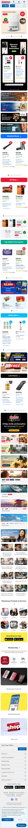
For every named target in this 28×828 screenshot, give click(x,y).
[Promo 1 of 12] (5, 410)
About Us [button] (4, 754)
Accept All (7, 819)
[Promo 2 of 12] (6, 410)
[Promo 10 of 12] (19, 410)
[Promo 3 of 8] (11, 175)
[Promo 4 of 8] (13, 175)
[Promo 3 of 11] (9, 84)
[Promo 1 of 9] (6, 36)
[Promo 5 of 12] (11, 410)
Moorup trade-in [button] (6, 780)
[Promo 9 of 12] (18, 410)
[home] (5, 2)
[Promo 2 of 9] (8, 36)
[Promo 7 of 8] (18, 175)
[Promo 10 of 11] (20, 84)
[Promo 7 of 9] (16, 36)
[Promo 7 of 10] (16, 278)
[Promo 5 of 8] (14, 175)
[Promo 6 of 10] (14, 278)
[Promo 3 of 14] (6, 216)
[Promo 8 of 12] (16, 410)
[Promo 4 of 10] (11, 278)
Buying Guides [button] (5, 768)
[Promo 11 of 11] (22, 84)
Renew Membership (23, 662)
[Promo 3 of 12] (8, 410)
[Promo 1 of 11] (5, 84)
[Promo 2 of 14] (5, 216)
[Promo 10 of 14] (18, 216)
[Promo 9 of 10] (19, 278)
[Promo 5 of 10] (13, 278)
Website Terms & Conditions (17, 792)
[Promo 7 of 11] (15, 84)
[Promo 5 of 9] (13, 36)
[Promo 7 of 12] (14, 410)
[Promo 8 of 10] (18, 278)
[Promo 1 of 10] (6, 278)
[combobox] (12, 6)
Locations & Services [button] (7, 772)
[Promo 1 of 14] (3, 216)
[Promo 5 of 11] (12, 84)
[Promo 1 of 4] (11, 310)
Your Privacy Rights (10, 794)
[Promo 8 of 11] (17, 84)
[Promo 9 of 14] (16, 216)
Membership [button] (5, 761)
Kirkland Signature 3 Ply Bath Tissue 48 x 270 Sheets (7, 268)
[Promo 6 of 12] (13, 410)
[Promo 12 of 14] (21, 216)
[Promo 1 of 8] (8, 175)
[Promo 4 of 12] (10, 410)
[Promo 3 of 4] (14, 310)
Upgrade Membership (5, 662)
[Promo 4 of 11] (10, 84)
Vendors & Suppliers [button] (7, 757)
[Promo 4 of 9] (11, 36)
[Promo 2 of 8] (10, 175)
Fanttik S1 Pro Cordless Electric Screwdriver (20, 161)
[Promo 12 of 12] (23, 410)
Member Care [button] (5, 765)
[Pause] (21, 36)
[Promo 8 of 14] (14, 216)
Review (20, 819)
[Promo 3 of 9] (9, 36)
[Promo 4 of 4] (16, 310)
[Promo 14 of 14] (24, 216)
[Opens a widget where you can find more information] (21, 825)
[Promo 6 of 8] (16, 175)
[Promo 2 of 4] (13, 310)
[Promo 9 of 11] (19, 84)
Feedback (19, 796)
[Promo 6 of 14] (11, 216)
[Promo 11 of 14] (19, 216)
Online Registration (14, 662)
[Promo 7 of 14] (13, 216)
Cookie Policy (19, 794)
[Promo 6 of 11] (14, 84)
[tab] (14, 753)
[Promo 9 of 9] (19, 36)
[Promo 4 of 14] (8, 216)
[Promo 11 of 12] (21, 410)
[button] (24, 5)
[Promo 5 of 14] (10, 216)
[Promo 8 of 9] (18, 36)
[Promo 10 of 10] (21, 278)
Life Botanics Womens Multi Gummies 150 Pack (6, 401)
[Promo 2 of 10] (8, 278)
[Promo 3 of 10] (10, 278)
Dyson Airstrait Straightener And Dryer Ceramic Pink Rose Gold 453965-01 (20, 72)
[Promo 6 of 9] (14, 36)
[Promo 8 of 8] (19, 175)
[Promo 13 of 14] (23, 216)
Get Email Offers (7, 745)
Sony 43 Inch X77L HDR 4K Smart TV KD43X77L (6, 205)
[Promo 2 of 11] (7, 84)
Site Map (5, 792)
